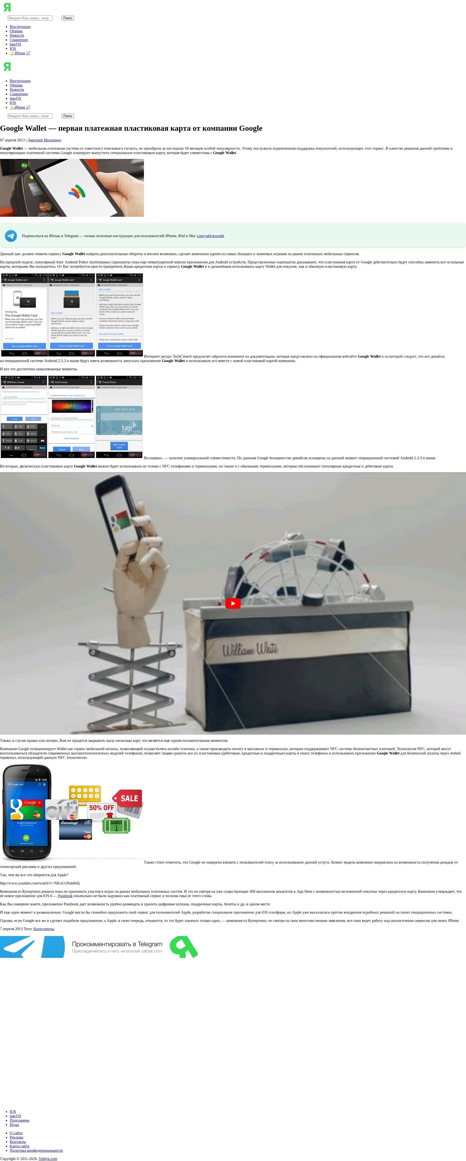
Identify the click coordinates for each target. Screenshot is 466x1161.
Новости (17, 35)
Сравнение (19, 40)
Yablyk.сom (48, 1159)
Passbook (65, 896)
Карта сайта (19, 1146)
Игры (14, 1125)
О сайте (16, 1133)
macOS (15, 44)
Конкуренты (43, 929)
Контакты (18, 1142)
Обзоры (16, 31)
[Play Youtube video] (233, 603)
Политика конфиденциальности (36, 1150)
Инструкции (20, 27)
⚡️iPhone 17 (20, 53)
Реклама (16, 1137)
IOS (13, 48)
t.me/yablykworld (210, 236)
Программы (19, 1120)
